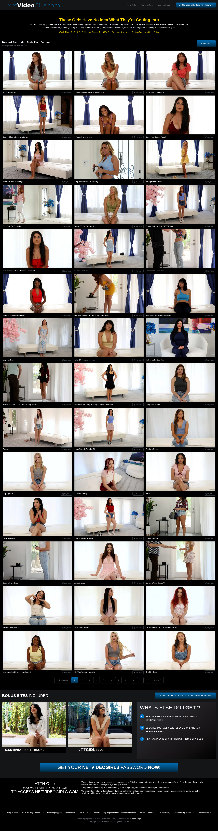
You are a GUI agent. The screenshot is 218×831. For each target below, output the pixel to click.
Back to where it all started (84, 538)
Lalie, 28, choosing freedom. (84, 360)
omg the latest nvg (9, 92)
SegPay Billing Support (52, 813)
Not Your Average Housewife (84, 672)
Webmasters (70, 813)
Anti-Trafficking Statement (183, 813)
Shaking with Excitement (155, 271)
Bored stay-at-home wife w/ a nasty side (89, 92)
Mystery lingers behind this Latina (158, 315)
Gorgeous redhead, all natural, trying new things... (92, 315)
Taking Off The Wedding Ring (85, 226)
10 (147, 680)
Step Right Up (8, 494)
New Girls (131, 5)
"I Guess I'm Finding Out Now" (14, 315)
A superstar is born (153, 404)
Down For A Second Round (156, 137)
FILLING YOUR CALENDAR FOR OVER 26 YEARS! (185, 695)
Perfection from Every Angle (13, 182)
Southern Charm (152, 449)
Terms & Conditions (147, 813)
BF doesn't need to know (83, 137)
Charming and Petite (81, 271)
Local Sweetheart (9, 538)
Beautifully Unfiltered (10, 583)
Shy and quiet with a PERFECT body (159, 226)
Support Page (135, 819)
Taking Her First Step (153, 182)
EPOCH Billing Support (31, 813)
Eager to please (8, 360)
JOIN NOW (206, 43)
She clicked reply (152, 538)
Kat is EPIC (150, 494)
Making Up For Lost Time (155, 360)
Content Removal (204, 813)
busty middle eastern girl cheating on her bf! (19, 271)
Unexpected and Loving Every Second (17, 672)
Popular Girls (147, 5)
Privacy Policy (164, 813)
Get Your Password (109, 767)
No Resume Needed (81, 628)
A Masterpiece (79, 583)
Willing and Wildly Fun (11, 628)
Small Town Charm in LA (155, 92)
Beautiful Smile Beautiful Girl (85, 449)
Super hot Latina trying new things (15, 137)
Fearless (6, 449)
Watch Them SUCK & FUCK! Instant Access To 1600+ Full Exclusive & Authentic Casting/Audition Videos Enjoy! (109, 32)
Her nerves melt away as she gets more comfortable (93, 404)
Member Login (164, 5)
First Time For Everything (12, 226)
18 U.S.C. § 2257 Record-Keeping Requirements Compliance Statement (107, 813)
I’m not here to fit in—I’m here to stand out (161, 628)
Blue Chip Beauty (80, 494)
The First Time (151, 672)
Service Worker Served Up (155, 583)
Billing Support (12, 813)
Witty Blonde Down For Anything (86, 182)
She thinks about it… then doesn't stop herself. (20, 404)
